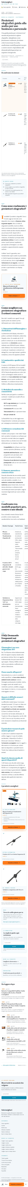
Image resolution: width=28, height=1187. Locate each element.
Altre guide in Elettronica (8, 1065)
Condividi (6, 59)
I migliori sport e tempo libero (8, 1151)
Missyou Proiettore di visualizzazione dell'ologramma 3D (12, 85)
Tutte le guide (4, 1158)
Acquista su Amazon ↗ (16, 1184)
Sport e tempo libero (6, 1134)
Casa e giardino (6, 7)
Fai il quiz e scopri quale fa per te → (12, 921)
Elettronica (22, 7)
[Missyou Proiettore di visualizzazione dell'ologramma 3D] (5, 85)
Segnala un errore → (22, 1065)
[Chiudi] (26, 1184)
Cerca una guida (5, 1164)
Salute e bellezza (5, 1132)
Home (2, 12)
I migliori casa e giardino (7, 1141)
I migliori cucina (5, 1143)
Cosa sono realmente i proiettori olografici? (13, 184)
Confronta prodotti (6, 1162)
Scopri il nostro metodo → (8, 66)
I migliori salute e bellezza (7, 1149)
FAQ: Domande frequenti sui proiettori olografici (14, 194)
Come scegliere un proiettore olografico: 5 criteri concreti (15, 187)
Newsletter (4, 1166)
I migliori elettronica (6, 1145)
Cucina (14, 7)
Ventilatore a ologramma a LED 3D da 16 (11, 143)
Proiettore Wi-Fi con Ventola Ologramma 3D (12, 114)
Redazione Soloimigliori (7, 55)
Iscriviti (14, 946)
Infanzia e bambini (5, 1129)
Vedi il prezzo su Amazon (9, 823)
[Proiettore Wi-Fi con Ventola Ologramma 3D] (5, 115)
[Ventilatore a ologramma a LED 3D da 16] (5, 144)
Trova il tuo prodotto (6, 1160)
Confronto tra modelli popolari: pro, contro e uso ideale (14, 191)
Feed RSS (3, 1171)
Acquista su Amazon (14, 827)
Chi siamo (3, 1168)
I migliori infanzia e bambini (7, 1147)
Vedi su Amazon (14, 296)
